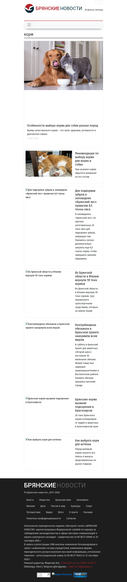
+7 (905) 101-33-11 (87, 562)
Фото (61, 512)
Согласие (71, 518)
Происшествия (63, 499)
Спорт (89, 506)
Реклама (87, 512)
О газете (73, 512)
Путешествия (33, 512)
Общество (44, 499)
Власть (30, 499)
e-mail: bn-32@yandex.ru (79, 566)
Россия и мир (58, 506)
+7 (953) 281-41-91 (69, 562)
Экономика (82, 499)
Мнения (30, 506)
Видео (49, 512)
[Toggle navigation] (29, 25)
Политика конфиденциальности (43, 518)
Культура (75, 506)
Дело (43, 506)
